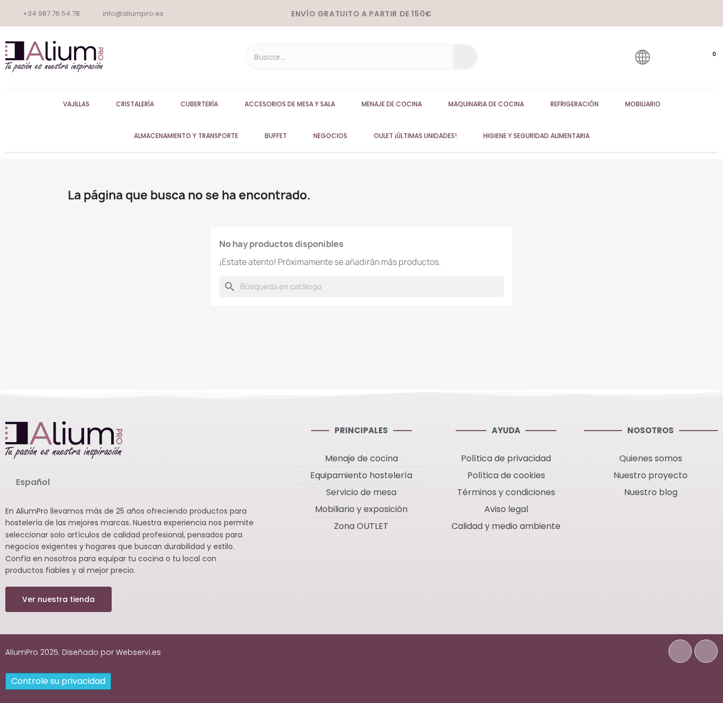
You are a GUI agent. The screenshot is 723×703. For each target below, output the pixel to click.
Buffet (276, 135)
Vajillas (76, 103)
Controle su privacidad (58, 681)
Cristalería (135, 103)
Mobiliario (643, 103)
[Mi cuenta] (672, 57)
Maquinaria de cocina (486, 103)
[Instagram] (706, 651)
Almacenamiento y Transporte (186, 135)
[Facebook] (680, 651)
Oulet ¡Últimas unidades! (415, 135)
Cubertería (199, 103)
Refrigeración (574, 103)
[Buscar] (465, 57)
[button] (58, 599)
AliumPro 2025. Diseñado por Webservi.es (83, 652)
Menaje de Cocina (392, 103)
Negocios (330, 135)
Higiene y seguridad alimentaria (536, 135)
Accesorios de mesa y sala (290, 103)
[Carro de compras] (704, 57)
